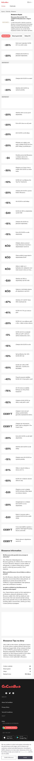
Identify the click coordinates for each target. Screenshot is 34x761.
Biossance (13, 11)
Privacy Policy (5, 707)
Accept (25, 757)
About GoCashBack (7, 702)
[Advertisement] (17, 624)
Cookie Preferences (9, 757)
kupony (3, 11)
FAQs (3, 721)
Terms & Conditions (7, 712)
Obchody (8, 11)
